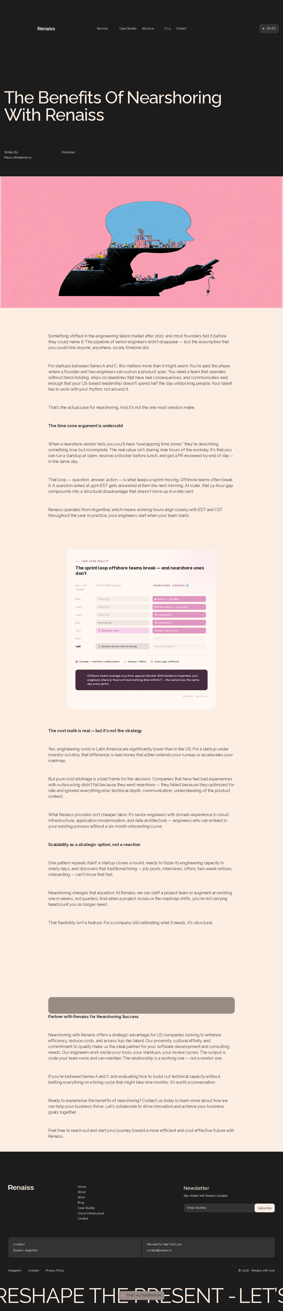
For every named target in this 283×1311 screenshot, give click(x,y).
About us (148, 28)
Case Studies (128, 28)
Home (82, 1186)
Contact (181, 28)
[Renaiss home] (21, 1187)
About (82, 1192)
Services (102, 28)
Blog (167, 28)
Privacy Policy (55, 1270)
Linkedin (33, 1270)
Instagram (14, 1270)
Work (81, 1197)
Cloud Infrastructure (91, 1213)
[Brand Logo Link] (46, 28)
